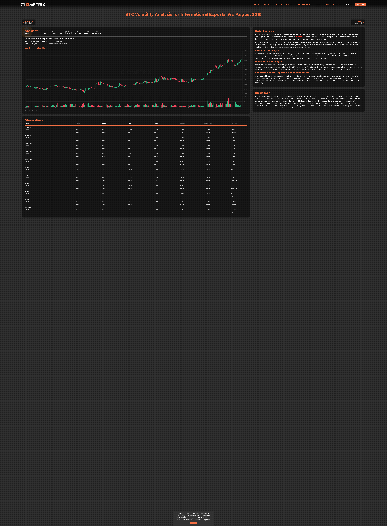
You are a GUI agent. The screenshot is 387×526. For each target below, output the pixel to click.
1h (47, 48)
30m (43, 48)
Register (360, 4)
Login (348, 4)
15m (39, 48)
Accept (193, 523)
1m (26, 48)
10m (34, 48)
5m (30, 48)
